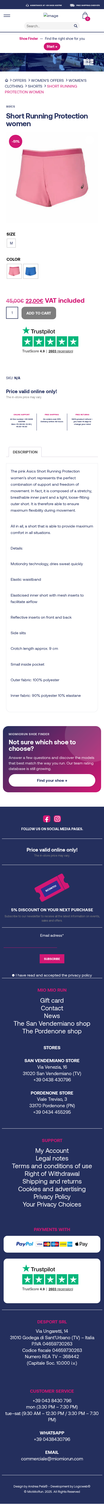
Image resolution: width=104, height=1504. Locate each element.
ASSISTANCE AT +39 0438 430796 (39, 5)
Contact (52, 1008)
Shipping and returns (52, 1181)
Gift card (52, 1000)
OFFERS (19, 80)
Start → (52, 46)
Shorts (35, 86)
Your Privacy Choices (52, 1204)
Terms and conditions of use (52, 1165)
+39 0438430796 (52, 1439)
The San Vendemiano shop (52, 1023)
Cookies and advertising (52, 1188)
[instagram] (57, 819)
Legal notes (52, 1158)
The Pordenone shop (52, 1031)
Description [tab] (25, 452)
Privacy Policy (52, 1196)
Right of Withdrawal (52, 1173)
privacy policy (80, 975)
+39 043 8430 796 (52, 1400)
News (52, 1015)
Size (11, 234)
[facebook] (46, 819)
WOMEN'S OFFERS (47, 80)
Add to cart (38, 313)
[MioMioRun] (52, 15)
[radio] (11, 243)
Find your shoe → (52, 780)
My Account (52, 1150)
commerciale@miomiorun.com (52, 1458)
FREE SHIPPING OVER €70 (81, 5)
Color (13, 259)
